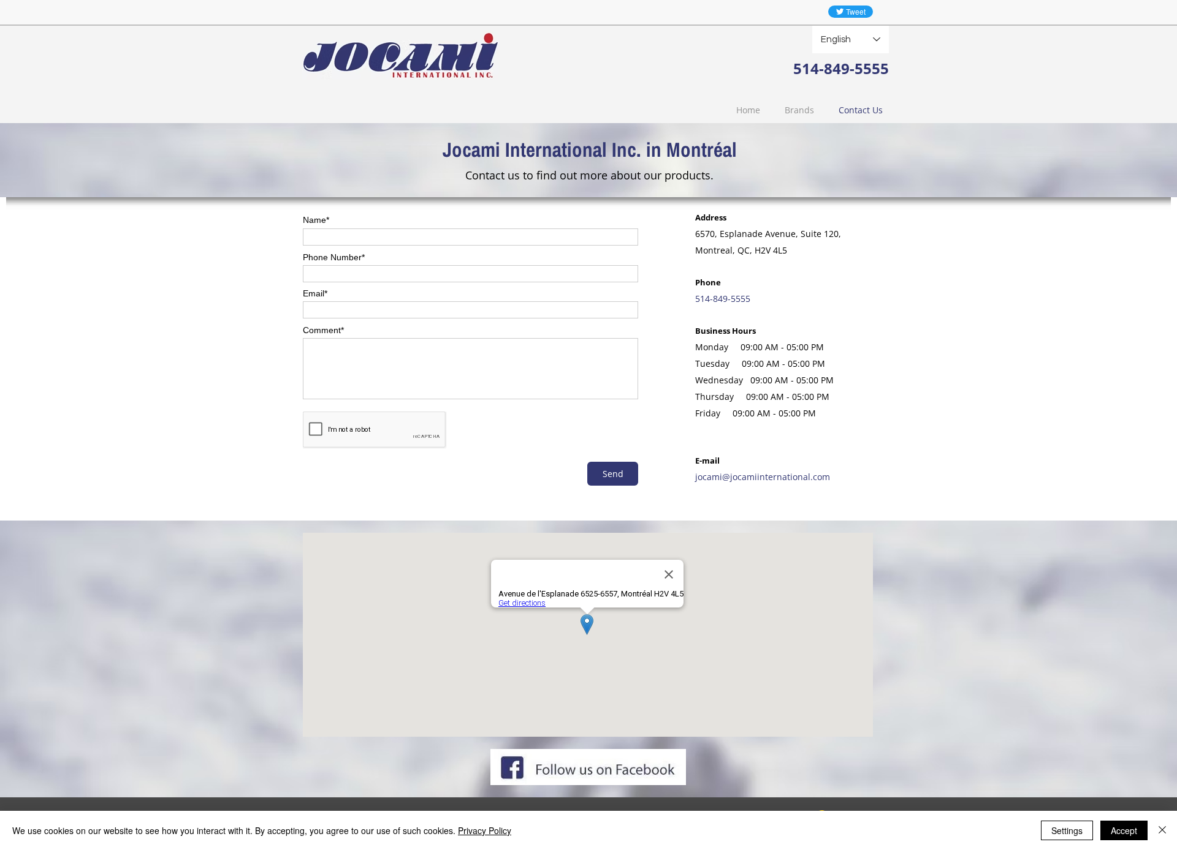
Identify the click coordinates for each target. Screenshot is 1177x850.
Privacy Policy (484, 830)
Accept (1124, 830)
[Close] (1162, 830)
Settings (1067, 830)
